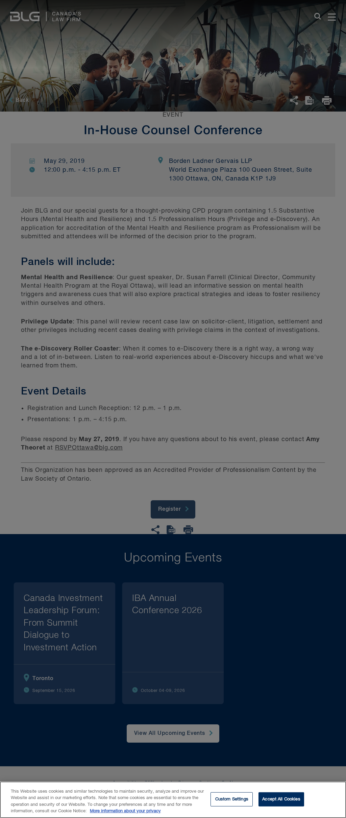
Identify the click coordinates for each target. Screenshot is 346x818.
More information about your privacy (125, 811)
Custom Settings (231, 799)
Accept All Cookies (281, 799)
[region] (173, 799)
